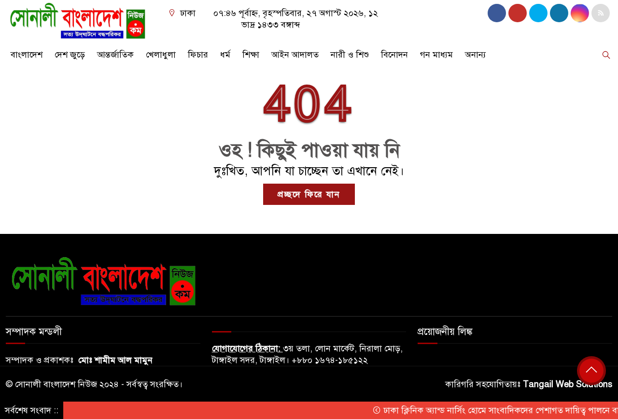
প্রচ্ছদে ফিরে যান (309, 194)
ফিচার (198, 54)
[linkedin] (559, 13)
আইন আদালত (295, 54)
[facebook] (497, 13)
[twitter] (517, 13)
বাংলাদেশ (26, 54)
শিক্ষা (250, 54)
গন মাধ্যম (436, 54)
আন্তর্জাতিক (115, 54)
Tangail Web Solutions (567, 384)
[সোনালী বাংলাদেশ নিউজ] (77, 19)
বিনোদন (394, 54)
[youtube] (580, 13)
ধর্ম (225, 54)
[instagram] (538, 13)
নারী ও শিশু (350, 54)
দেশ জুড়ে (70, 54)
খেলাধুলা (161, 54)
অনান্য (475, 54)
